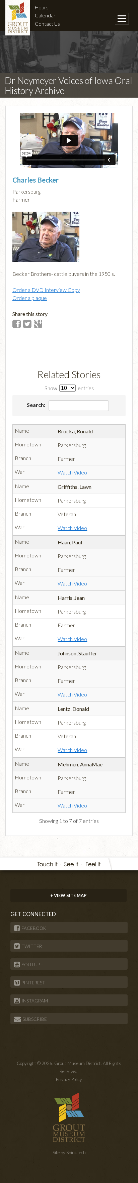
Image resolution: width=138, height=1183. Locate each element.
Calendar (45, 15)
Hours (42, 7)
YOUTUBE (32, 964)
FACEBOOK (33, 928)
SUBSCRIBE (34, 1019)
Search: (36, 405)
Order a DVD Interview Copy (46, 290)
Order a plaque (29, 298)
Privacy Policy (69, 1079)
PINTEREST (33, 982)
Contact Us (47, 24)
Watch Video (72, 472)
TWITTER (31, 946)
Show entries (69, 388)
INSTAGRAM (34, 1000)
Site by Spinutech (69, 1152)
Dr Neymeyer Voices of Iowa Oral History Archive (68, 85)
